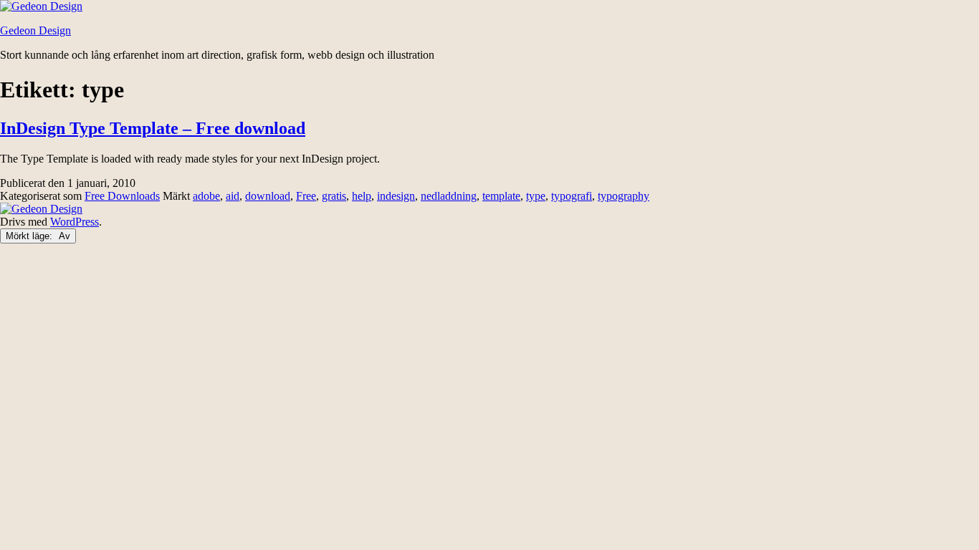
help (361, 196)
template (501, 196)
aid (232, 196)
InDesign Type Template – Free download (152, 128)
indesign (396, 196)
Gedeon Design (35, 30)
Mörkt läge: (30, 236)
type (535, 196)
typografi (571, 196)
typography (623, 196)
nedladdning (449, 196)
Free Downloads (122, 196)
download (267, 196)
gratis (334, 196)
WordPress (74, 222)
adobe (206, 196)
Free (306, 196)
